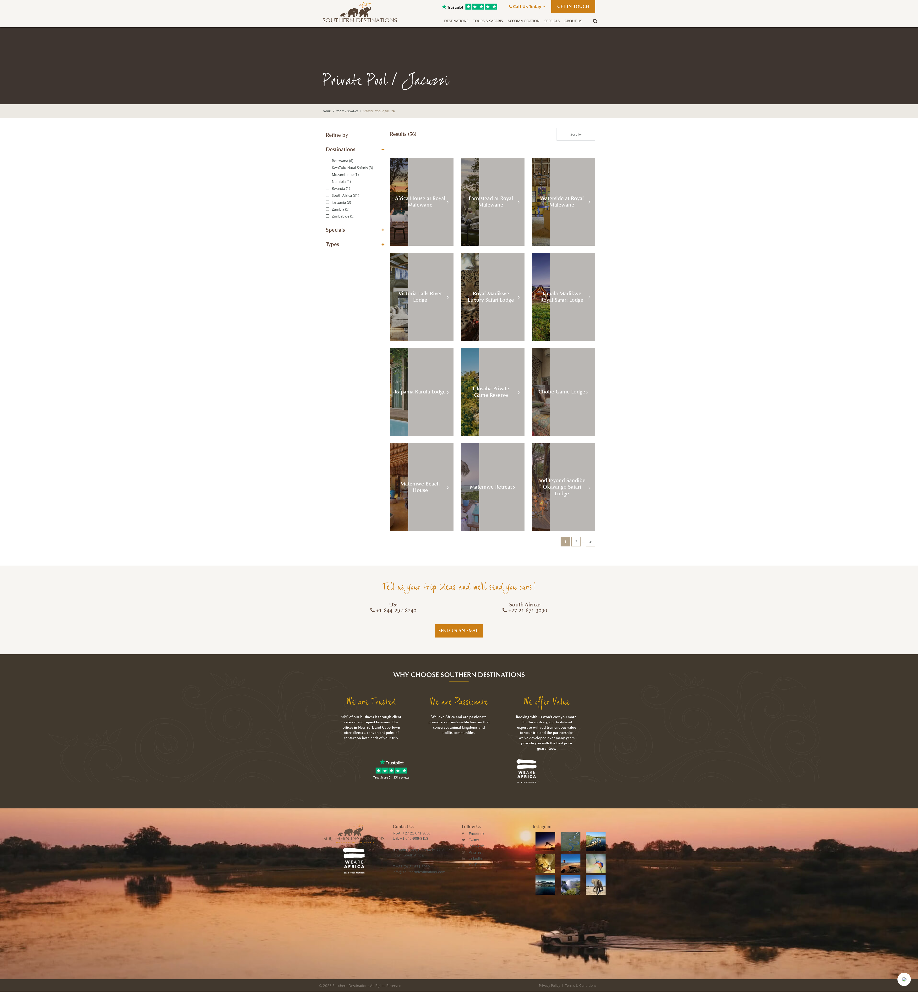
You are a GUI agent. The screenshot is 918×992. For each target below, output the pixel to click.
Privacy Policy (549, 985)
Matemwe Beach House (420, 487)
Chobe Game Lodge (561, 392)
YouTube (475, 865)
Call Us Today (527, 6)
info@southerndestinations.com (419, 872)
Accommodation (524, 20)
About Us (573, 20)
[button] (904, 979)
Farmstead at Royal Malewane (491, 201)
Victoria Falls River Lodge (420, 296)
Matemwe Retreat (491, 487)
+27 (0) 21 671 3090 (413, 867)
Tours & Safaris (488, 20)
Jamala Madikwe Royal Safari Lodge (561, 296)
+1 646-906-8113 (414, 838)
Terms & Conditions (580, 985)
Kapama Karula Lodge (420, 392)
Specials (552, 20)
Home (327, 111)
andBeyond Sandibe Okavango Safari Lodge (561, 487)
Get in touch (573, 6)
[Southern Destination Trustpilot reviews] (452, 7)
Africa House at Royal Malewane (420, 201)
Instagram (476, 846)
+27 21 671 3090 (417, 833)
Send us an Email (459, 630)
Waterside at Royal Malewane (562, 201)
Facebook (476, 834)
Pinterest (475, 852)
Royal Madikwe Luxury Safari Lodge (491, 296)
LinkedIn (475, 858)
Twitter (474, 840)
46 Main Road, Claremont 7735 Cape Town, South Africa (424, 852)
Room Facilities (347, 111)
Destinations (456, 20)
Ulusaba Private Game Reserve (491, 392)
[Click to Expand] (383, 149)
